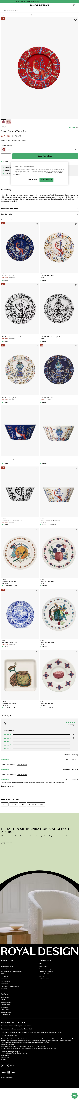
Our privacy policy (51, 173)
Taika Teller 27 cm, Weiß (9, 398)
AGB (2, 974)
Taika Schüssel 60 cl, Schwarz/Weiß (12, 520)
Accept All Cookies (46, 179)
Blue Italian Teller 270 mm (9, 642)
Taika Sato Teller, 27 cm (47, 642)
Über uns (4, 964)
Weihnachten (5, 1014)
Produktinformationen (9, 209)
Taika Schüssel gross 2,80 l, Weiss (50, 520)
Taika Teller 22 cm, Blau (8, 276)
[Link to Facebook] (7, 1065)
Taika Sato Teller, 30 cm (9, 581)
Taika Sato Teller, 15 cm (47, 703)
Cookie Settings (32, 179)
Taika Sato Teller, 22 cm (47, 581)
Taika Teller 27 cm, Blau (47, 398)
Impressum (5, 979)
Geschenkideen (6, 1002)
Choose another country (9, 1035)
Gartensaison (5, 1004)
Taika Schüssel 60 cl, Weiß (48, 459)
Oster (3, 999)
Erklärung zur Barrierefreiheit (10, 986)
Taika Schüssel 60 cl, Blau (9, 459)
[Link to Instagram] (11, 1065)
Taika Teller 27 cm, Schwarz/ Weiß (50, 337)
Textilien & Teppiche (46, 971)
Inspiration (4, 983)
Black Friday (5, 1009)
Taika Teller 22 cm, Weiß (47, 276)
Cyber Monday (6, 1012)
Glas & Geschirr (45, 974)
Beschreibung (6, 190)
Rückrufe (4, 988)
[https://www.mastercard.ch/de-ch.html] (8, 1072)
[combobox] (39, 149)
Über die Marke (6, 214)
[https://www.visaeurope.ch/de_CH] (4, 1072)
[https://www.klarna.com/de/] (14, 1072)
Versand (4, 969)
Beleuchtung (44, 966)
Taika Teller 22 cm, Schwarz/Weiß (11, 337)
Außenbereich (44, 979)
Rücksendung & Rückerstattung (11, 971)
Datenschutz (5, 976)
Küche (42, 976)
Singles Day (5, 1007)
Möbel (41, 964)
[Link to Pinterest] (2, 1065)
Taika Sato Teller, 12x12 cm (9, 703)
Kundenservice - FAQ (8, 966)
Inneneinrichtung (45, 969)
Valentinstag (5, 997)
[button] (74, 5)
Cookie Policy (5, 981)
